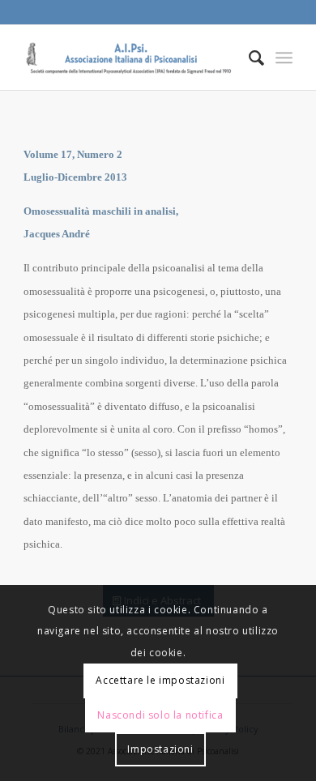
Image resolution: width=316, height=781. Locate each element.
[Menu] (284, 57)
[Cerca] (248, 57)
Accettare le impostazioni (160, 680)
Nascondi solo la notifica (160, 715)
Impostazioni (160, 749)
